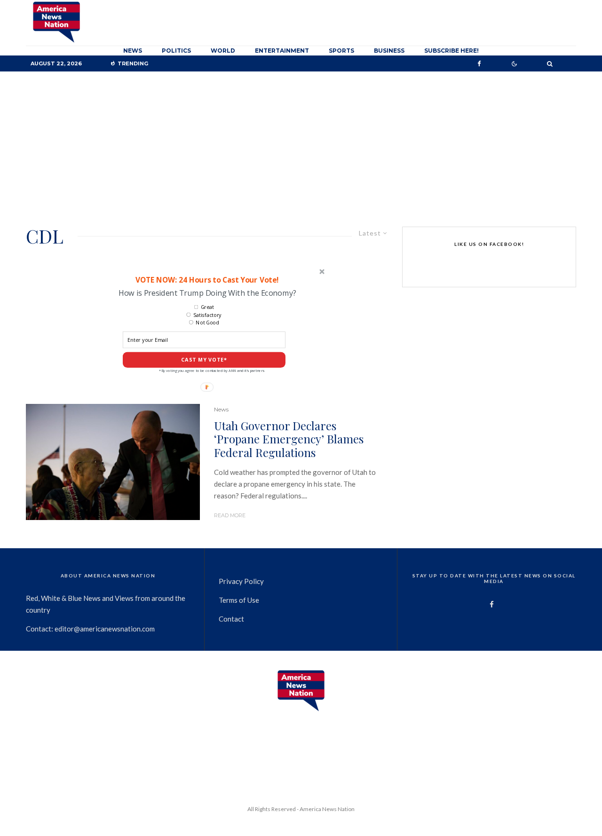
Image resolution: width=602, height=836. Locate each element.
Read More (230, 515)
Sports (341, 50)
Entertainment (282, 50)
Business (389, 50)
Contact (231, 619)
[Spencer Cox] (113, 462)
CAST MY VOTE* (204, 359)
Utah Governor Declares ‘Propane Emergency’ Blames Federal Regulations (289, 439)
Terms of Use (239, 600)
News (132, 50)
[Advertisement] (301, 142)
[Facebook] (479, 64)
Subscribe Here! (451, 50)
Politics (176, 50)
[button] (207, 279)
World (223, 50)
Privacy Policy (241, 581)
